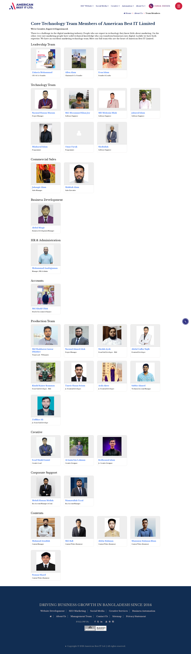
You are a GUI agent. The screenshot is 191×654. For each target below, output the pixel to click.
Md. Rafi (69, 541)
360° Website (86, 6)
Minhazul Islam (40, 147)
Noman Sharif (39, 575)
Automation (127, 6)
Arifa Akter (103, 386)
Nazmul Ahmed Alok (75, 349)
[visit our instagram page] (113, 622)
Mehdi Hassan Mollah (42, 500)
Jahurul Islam (138, 113)
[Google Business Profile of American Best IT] (98, 622)
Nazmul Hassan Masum (43, 113)
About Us (140, 6)
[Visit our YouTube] (106, 622)
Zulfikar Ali (37, 419)
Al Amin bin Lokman (75, 460)
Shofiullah (103, 147)
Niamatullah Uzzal (74, 500)
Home (128, 13)
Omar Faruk (71, 147)
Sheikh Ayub (104, 349)
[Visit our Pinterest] (110, 622)
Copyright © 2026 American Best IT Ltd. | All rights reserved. (96, 646)
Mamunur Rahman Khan (144, 541)
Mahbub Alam (72, 187)
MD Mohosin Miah (107, 113)
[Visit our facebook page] (95, 622)
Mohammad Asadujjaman (45, 268)
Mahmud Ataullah (41, 541)
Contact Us (102, 616)
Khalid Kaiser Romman (43, 386)
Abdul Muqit (38, 228)
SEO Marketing (77, 611)
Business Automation (143, 611)
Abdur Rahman (105, 541)
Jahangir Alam (39, 187)
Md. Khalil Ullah (40, 308)
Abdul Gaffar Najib (141, 349)
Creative (114, 6)
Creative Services (118, 611)
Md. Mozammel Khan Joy (77, 113)
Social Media (101, 6)
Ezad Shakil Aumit (41, 460)
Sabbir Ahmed (138, 386)
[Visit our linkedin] (101, 622)
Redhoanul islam (106, 460)
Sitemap (116, 616)
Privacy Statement (136, 616)
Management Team (81, 616)
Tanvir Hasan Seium (75, 386)
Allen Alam (70, 72)
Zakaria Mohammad (42, 72)
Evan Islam (103, 72)
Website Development (52, 611)
